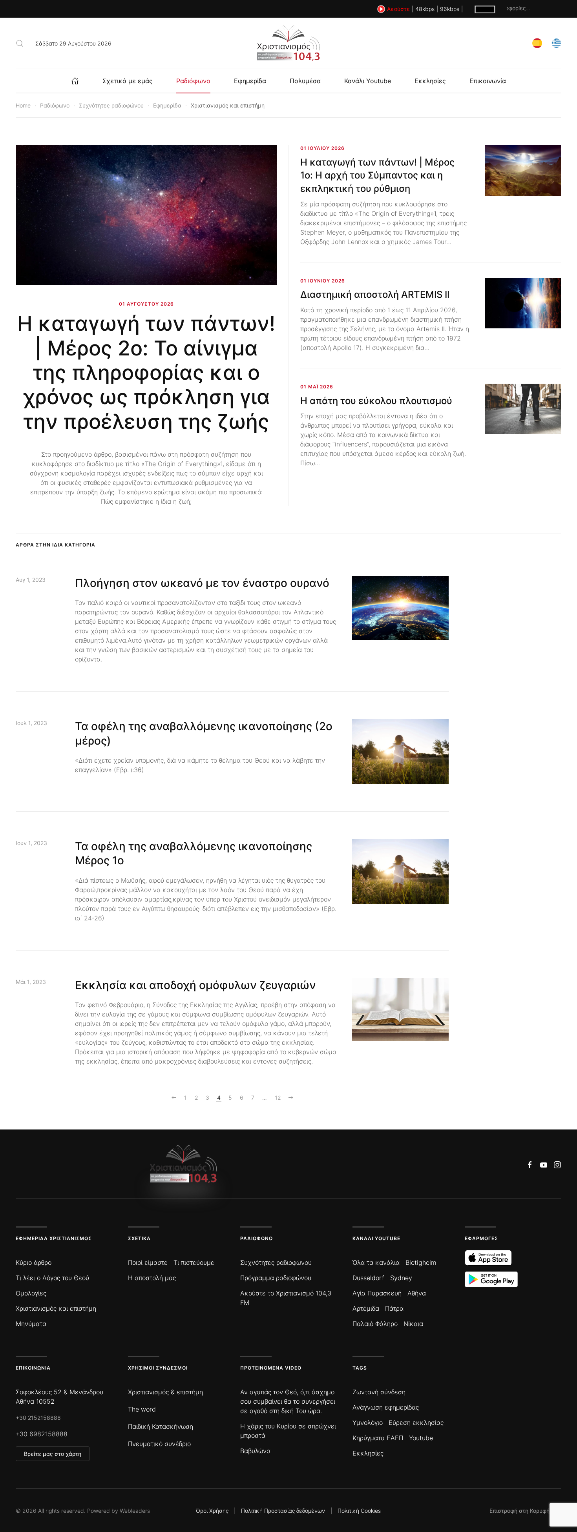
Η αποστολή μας (152, 1278)
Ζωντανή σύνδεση (378, 1392)
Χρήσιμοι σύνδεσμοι (158, 1368)
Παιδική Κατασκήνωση (160, 1426)
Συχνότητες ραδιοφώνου (276, 1262)
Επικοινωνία (487, 81)
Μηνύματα (31, 1324)
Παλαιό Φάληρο (375, 1324)
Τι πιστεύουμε (193, 1262)
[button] (20, 43)
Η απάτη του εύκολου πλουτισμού (376, 400)
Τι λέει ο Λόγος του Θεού (52, 1278)
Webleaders (135, 1510)
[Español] (537, 42)
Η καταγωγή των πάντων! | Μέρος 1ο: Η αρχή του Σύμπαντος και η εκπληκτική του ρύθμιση (377, 175)
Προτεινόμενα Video (270, 1368)
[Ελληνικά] (556, 42)
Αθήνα (416, 1293)
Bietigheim (420, 1262)
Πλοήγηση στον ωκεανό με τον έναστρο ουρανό (202, 583)
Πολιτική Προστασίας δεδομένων (283, 1510)
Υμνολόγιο (367, 1422)
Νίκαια (413, 1324)
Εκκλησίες (430, 81)
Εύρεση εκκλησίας (416, 1422)
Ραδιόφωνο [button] (193, 81)
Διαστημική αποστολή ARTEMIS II (374, 294)
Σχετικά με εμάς (127, 81)
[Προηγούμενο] (174, 1098)
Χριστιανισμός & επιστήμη (165, 1392)
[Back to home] (288, 43)
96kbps (449, 8)
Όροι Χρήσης (212, 1510)
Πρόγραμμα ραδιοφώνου (275, 1278)
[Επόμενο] (291, 1098)
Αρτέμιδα (365, 1308)
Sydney (401, 1278)
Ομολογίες (31, 1293)
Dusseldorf (368, 1278)
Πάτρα (394, 1308)
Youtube (421, 1438)
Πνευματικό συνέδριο (159, 1444)
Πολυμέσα (305, 81)
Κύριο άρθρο (33, 1262)
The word (142, 1409)
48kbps (425, 8)
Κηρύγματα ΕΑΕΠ (377, 1438)
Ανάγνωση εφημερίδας (385, 1407)
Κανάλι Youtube (367, 81)
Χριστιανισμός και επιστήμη (56, 1308)
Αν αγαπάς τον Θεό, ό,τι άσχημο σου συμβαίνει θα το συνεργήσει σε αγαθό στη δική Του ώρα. (287, 1401)
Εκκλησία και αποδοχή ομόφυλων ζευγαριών (195, 985)
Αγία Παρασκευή (377, 1293)
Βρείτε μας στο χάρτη (52, 1453)
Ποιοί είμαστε (148, 1262)
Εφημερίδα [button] (250, 81)
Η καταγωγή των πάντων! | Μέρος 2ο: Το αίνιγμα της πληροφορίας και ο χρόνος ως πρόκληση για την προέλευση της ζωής (146, 372)
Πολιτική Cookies (359, 1510)
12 (278, 1097)
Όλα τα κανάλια (376, 1262)
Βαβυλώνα (255, 1451)
